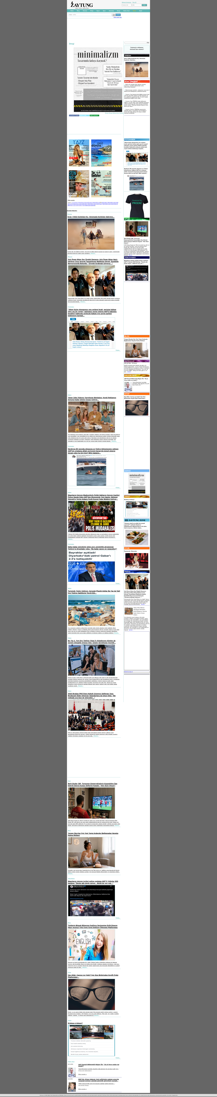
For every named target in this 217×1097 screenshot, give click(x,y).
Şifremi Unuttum (126, 2)
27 (106, 202)
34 (117, 202)
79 (85, 205)
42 (79, 204)
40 (76, 204)
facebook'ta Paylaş (74, 115)
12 (84, 202)
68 (68, 205)
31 (113, 202)
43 (80, 204)
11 (82, 202)
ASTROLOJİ (129, 361)
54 (97, 204)
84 (92, 205)
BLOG (127, 336)
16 (90, 202)
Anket (69, 1020)
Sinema (70, 214)
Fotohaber (71, 307)
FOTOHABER (130, 139)
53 (95, 204)
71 (73, 205)
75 (79, 205)
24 (102, 202)
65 (114, 204)
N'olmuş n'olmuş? (129, 499)
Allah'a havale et (94, 115)
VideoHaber (71, 878)
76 (80, 205)
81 (88, 205)
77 (82, 205)
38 (73, 204)
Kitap (69, 972)
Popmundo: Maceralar (130, 551)
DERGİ (127, 471)
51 (92, 204)
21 (97, 202)
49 (89, 204)
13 (85, 202)
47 (86, 204)
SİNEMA (128, 56)
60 (106, 204)
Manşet (70, 256)
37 (71, 204)
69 (70, 205)
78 (83, 205)
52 (94, 204)
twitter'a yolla (83, 115)
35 (68, 204)
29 (110, 202)
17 (91, 202)
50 (91, 204)
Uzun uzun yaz (118, 17)
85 (94, 205)
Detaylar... (93, 253)
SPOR (127, 219)
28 (108, 202)
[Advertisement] (60, 32)
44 (82, 204)
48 (88, 204)
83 (91, 205)
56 (100, 204)
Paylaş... (118, 350)
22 (99, 202)
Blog (69, 830)
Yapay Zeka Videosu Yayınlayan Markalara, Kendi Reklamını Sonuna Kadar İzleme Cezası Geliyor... (140, 611)
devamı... (131, 255)
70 (71, 205)
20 (96, 202)
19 (94, 202)
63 (111, 204)
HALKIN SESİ (130, 375)
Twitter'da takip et (128, 671)
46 (85, 204)
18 (93, 202)
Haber (127, 571)
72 (74, 205)
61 (108, 204)
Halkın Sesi (71, 1061)
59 (105, 204)
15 (88, 202)
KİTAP (127, 394)
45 (83, 204)
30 (111, 202)
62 (109, 204)
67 (117, 204)
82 (89, 205)
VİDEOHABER (130, 257)
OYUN (127, 548)
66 (115, 204)
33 (116, 202)
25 (103, 202)
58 (103, 204)
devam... (129, 371)
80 (86, 205)
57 (102, 204)
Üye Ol (134, 2)
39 (74, 204)
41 (77, 204)
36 (70, 204)
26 (105, 202)
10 (81, 202)
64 (112, 204)
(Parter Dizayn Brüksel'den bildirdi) (114, 113)
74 (77, 205)
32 (114, 202)
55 (99, 204)
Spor (69, 781)
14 (87, 202)
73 (76, 205)
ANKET (127, 497)
